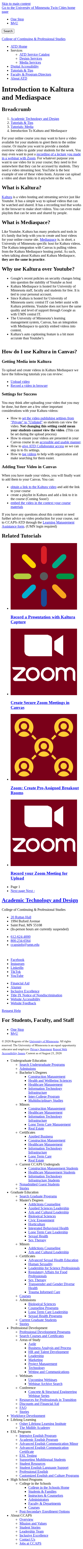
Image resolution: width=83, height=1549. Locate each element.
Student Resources (32, 1463)
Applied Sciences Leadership (48, 1208)
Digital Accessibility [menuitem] (25, 66)
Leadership (36, 1356)
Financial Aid (20, 983)
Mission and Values (33, 1523)
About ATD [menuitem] (19, 78)
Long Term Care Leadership (48, 1232)
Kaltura (7, 197)
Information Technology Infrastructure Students (45, 1178)
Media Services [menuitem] (30, 62)
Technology (36, 1368)
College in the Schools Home (48, 1487)
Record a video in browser (29, 385)
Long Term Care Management (49, 1124)
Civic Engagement (41, 1220)
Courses (25, 1296)
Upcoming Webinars (42, 1380)
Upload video (20, 381)
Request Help (11, 1011)
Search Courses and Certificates (41, 1336)
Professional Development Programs (44, 1332)
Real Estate (36, 1128)
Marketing (35, 1360)
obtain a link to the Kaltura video (33, 487)
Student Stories (30, 1527)
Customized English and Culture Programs (49, 1475)
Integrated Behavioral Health (48, 1228)
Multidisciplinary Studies (45, 1100)
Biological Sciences (42, 1216)
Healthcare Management (45, 1084)
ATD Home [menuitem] (19, 46)
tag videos (29, 454)
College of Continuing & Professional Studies (34, 39)
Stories (24, 1188)
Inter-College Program (44, 1096)
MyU (14, 23)
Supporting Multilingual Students (42, 1459)
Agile (32, 1344)
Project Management (42, 1364)
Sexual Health (38, 1236)
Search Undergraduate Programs (42, 1064)
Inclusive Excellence (25, 991)
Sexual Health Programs (45, 1316)
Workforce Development (28, 1416)
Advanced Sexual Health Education (53, 1260)
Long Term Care (40, 1156)
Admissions (27, 1068)
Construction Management (46, 1076)
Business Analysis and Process (49, 1348)
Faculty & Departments (44, 1503)
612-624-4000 (21, 937)
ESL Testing (28, 1455)
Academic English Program (38, 1439)
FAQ (23, 1408)
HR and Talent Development (48, 1352)
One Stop (17, 19)
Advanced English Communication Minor (48, 1443)
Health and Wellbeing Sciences (50, 1080)
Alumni (16, 987)
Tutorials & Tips (22, 123)
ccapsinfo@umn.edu (25, 945)
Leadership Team (31, 1531)
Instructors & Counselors (45, 1495)
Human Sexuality (40, 1264)
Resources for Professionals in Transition (47, 1400)
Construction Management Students (53, 1168)
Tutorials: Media (22, 127)
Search (8, 31)
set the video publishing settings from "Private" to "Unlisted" (42, 420)
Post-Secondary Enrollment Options (44, 1511)
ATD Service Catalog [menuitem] (34, 54)
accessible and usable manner (60, 442)
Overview (26, 1519)
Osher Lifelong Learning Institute (42, 1424)
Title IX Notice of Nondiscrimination (36, 995)
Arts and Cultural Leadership (48, 1212)
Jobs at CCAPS (30, 1543)
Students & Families (42, 1491)
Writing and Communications (48, 1372)
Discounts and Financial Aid (39, 1404)
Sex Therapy (37, 1240)
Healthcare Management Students (51, 1172)
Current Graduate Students (38, 1320)
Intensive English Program (37, 1436)
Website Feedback (23, 1003)
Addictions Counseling (44, 1204)
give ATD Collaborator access (43, 446)
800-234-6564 (21, 941)
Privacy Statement (41, 1049)
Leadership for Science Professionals (54, 1268)
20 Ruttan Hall (21, 917)
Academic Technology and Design (35, 119)
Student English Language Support (43, 1467)
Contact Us (27, 1539)
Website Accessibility (25, 999)
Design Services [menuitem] (30, 58)
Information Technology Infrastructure (45, 1090)
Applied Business (40, 1136)
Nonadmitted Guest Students (39, 1184)
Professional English (33, 1471)
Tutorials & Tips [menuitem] (22, 70)
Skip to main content (16, 4)
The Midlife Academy (34, 1428)
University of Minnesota (44, 1041)
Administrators (38, 1499)
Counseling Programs (43, 1308)
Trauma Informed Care (44, 1292)
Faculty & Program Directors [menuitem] (31, 74)
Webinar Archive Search (45, 1384)
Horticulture (36, 1224)
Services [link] (16, 50)
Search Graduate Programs (38, 1196)
